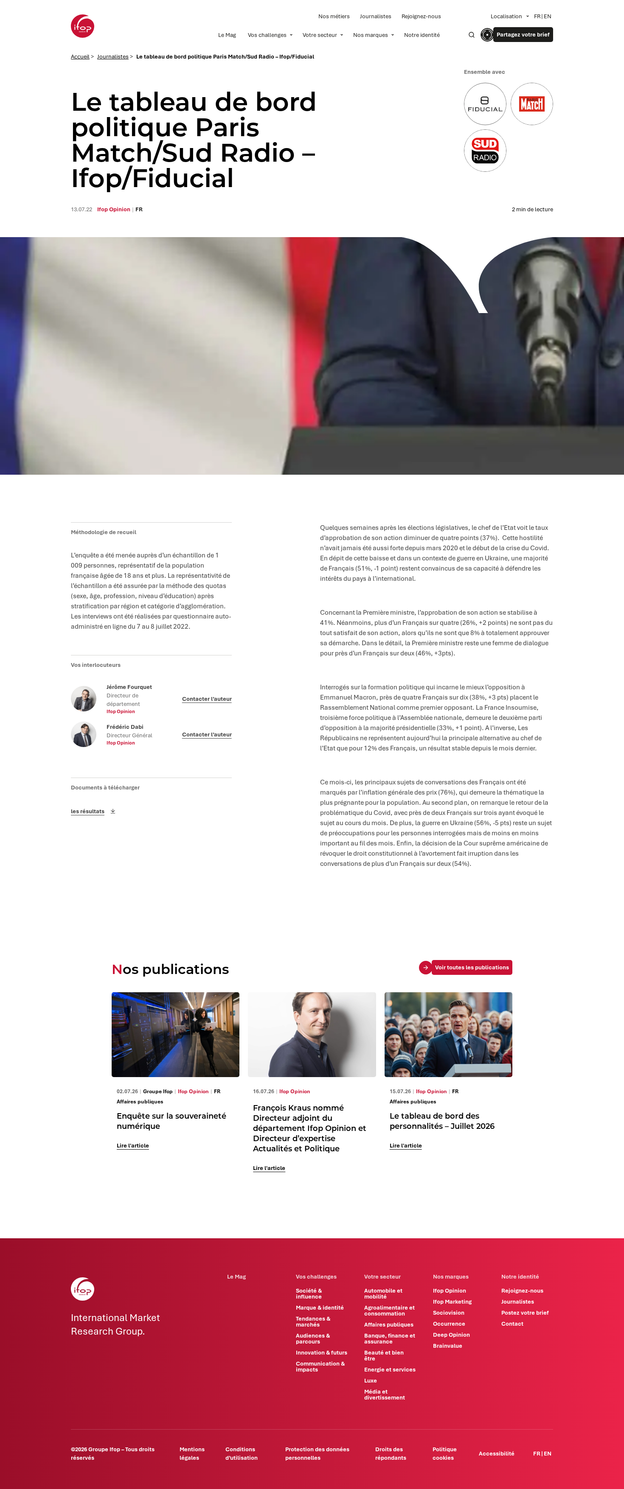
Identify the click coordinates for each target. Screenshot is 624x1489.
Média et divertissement (384, 1394)
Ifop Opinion (449, 1290)
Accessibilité (496, 1453)
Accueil (80, 56)
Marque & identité (320, 1307)
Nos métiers (334, 16)
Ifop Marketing (452, 1301)
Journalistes (375, 16)
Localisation (506, 16)
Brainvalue (447, 1345)
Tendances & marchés (313, 1321)
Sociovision (448, 1312)
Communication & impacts (320, 1366)
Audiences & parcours (313, 1338)
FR (537, 16)
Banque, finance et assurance (389, 1338)
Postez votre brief (525, 1312)
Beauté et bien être (384, 1355)
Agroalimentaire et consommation (389, 1310)
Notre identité (422, 35)
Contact (512, 1323)
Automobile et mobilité (383, 1293)
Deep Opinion (451, 1334)
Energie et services (390, 1369)
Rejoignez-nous (421, 16)
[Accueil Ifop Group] (82, 26)
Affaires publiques (388, 1324)
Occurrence (449, 1323)
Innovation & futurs (321, 1352)
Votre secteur (320, 35)
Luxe (370, 1380)
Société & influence (309, 1293)
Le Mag (227, 35)
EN (547, 16)
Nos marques (370, 35)
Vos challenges (267, 35)
